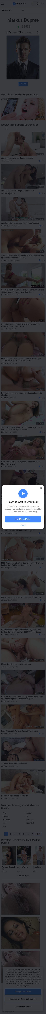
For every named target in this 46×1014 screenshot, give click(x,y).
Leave (23, 525)
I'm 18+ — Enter (23, 519)
